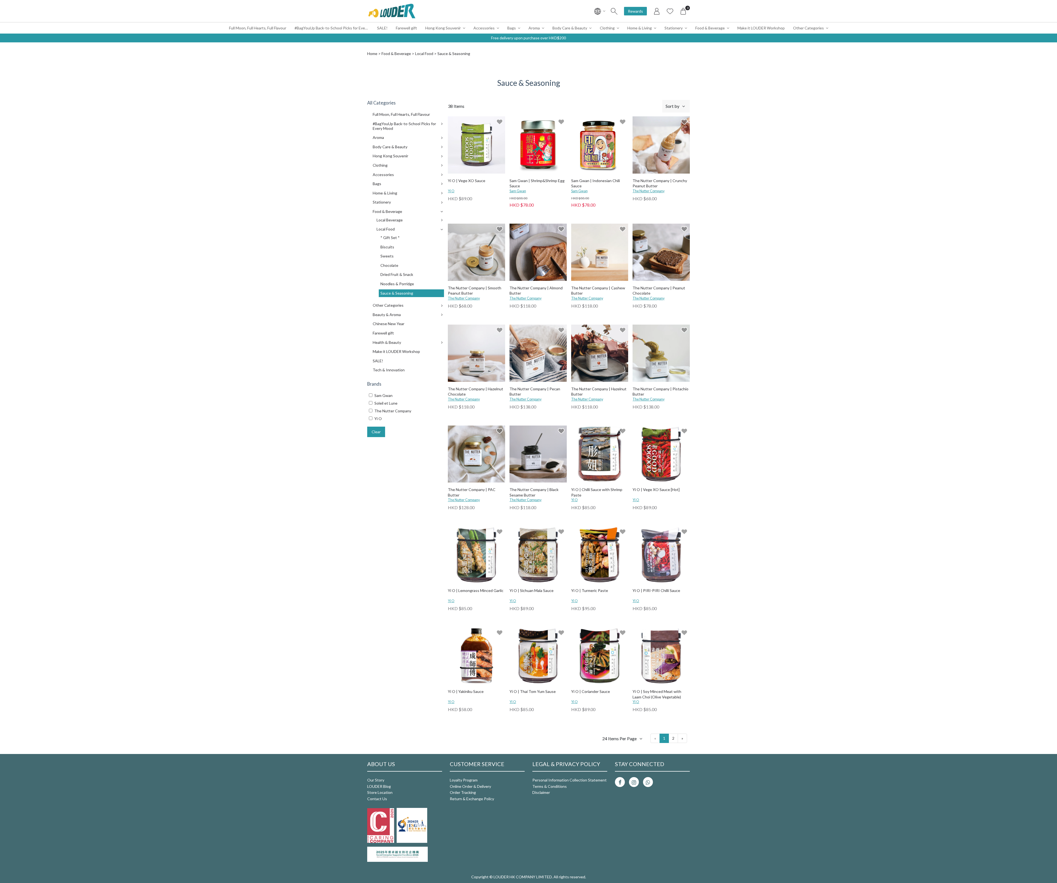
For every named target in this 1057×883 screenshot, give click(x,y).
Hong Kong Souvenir (443, 28)
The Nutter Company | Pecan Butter (535, 391)
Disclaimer (541, 792)
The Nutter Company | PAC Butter (471, 492)
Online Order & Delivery (470, 786)
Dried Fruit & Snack (396, 274)
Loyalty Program (464, 780)
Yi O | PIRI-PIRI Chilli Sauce (656, 590)
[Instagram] (634, 782)
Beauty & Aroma (387, 314)
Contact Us (377, 798)
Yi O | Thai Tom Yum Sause (533, 691)
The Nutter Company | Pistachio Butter (660, 391)
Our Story (375, 780)
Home (372, 53)
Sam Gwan (518, 191)
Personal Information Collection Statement (569, 780)
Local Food (424, 53)
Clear (376, 431)
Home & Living (639, 28)
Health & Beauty (387, 342)
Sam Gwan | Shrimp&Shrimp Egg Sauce (537, 183)
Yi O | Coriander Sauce (590, 691)
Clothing (607, 28)
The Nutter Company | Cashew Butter (598, 291)
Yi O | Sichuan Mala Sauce (532, 590)
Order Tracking (463, 792)
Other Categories (808, 28)
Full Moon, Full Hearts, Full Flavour (257, 28)
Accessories (484, 28)
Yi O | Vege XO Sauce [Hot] (656, 489)
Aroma (534, 28)
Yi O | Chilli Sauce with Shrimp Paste (596, 492)
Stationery (673, 28)
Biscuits (387, 247)
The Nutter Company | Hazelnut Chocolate (475, 391)
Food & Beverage (710, 28)
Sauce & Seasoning (396, 293)
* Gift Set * (390, 237)
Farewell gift (406, 28)
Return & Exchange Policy (472, 798)
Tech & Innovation (389, 370)
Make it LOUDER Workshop (761, 28)
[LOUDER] (391, 11)
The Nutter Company (648, 191)
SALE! (382, 28)
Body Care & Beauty (569, 28)
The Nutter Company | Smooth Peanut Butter (474, 291)
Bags (511, 28)
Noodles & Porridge (397, 283)
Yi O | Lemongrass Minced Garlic (475, 590)
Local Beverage (390, 220)
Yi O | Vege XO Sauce (466, 180)
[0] (683, 11)
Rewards (635, 11)
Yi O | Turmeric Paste (589, 590)
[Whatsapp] (648, 782)
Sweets (387, 256)
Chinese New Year (388, 323)
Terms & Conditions (549, 786)
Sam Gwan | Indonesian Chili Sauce (595, 183)
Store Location (380, 792)
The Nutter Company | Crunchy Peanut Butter (660, 183)
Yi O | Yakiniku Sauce (466, 691)
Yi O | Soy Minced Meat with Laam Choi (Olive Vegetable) (657, 694)
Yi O (451, 191)
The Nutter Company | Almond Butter (536, 291)
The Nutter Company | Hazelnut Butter (598, 391)
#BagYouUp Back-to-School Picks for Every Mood (334, 28)
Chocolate (389, 265)
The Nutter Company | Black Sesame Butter (534, 492)
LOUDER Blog (379, 786)
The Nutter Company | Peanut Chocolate (659, 291)
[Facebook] (620, 782)
